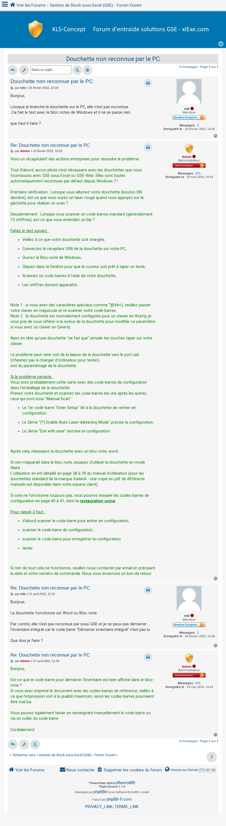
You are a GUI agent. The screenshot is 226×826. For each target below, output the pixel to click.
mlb (187, 109)
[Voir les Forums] (113, 28)
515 (197, 173)
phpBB (99, 791)
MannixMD (126, 782)
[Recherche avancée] (87, 70)
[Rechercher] (77, 70)
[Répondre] (13, 70)
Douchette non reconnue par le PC (113, 58)
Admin (187, 157)
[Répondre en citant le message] (148, 83)
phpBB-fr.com (119, 799)
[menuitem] (129, 770)
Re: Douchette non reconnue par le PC (50, 145)
